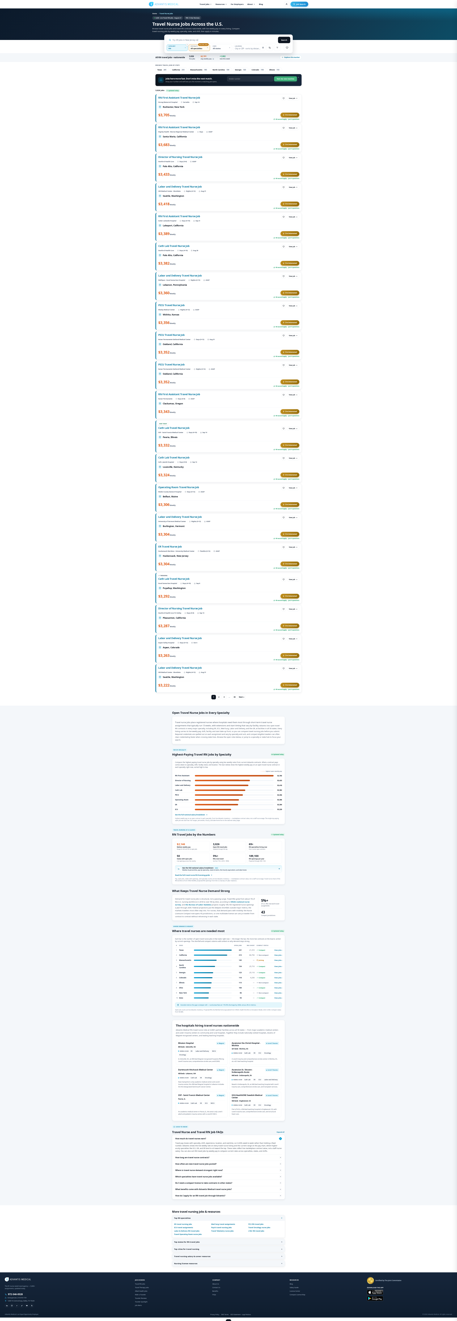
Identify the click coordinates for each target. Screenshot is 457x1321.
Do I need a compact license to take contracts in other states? (203, 1183)
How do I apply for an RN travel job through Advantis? (200, 1195)
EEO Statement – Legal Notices (241, 1315)
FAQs (214, 1295)
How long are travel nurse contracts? (192, 1157)
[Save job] (283, 98)
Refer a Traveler (140, 1295)
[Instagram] (12, 1306)
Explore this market (292, 57)
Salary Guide (294, 1287)
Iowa (181, 998)
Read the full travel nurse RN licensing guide (192, 875)
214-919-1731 (22, 1298)
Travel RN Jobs (140, 1284)
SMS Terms (225, 1315)
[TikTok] (22, 1306)
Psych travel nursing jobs (221, 1227)
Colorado (257, 70)
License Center (295, 1291)
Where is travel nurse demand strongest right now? (199, 1170)
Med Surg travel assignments (223, 1224)
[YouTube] (27, 1306)
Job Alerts (138, 1305)
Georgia (240, 70)
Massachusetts (198, 70)
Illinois (274, 70)
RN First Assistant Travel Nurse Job (179, 97)
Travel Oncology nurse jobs (259, 1227)
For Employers (237, 4)
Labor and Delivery (182, 785)
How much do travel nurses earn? (190, 1138)
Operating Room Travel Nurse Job (178, 487)
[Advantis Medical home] (164, 4)
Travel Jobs (204, 4)
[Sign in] (286, 4)
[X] (32, 1306)
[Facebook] (17, 1306)
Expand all (280, 1132)
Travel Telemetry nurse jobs (222, 1231)
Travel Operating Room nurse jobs (188, 1234)
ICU (176, 809)
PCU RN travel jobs (255, 1224)
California (178, 70)
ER (176, 805)
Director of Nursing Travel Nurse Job (180, 157)
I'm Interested (291, 115)
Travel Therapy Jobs (142, 1287)
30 (235, 697)
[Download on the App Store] (375, 1292)
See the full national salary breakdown (190, 815)
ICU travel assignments (183, 1227)
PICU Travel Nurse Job (171, 305)
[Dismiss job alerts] (298, 77)
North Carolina (221, 70)
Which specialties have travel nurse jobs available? (198, 1176)
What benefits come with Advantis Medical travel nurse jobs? (203, 1189)
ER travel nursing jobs (183, 1224)
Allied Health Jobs (141, 1291)
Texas (161, 70)
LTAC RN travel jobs (256, 1231)
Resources (220, 4)
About (250, 4)
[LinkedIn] (7, 1306)
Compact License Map (297, 1295)
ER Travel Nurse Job (170, 546)
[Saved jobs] (287, 47)
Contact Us (216, 1287)
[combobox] (223, 40)
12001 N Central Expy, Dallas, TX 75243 (21, 1301)
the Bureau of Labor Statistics (198, 904)
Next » (241, 697)
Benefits (215, 1291)
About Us (215, 1284)
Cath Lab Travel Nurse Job (173, 246)
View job (292, 98)
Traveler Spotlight (141, 1302)
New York (183, 993)
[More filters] (277, 47)
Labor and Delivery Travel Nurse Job (180, 186)
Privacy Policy (214, 1315)
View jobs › (278, 950)
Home (154, 13)
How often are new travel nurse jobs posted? (195, 1164)
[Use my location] (263, 47)
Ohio (181, 988)
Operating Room (181, 800)
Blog (261, 4)
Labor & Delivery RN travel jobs (186, 1231)
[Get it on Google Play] (375, 1298)
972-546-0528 (15, 1294)
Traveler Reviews (141, 1298)
